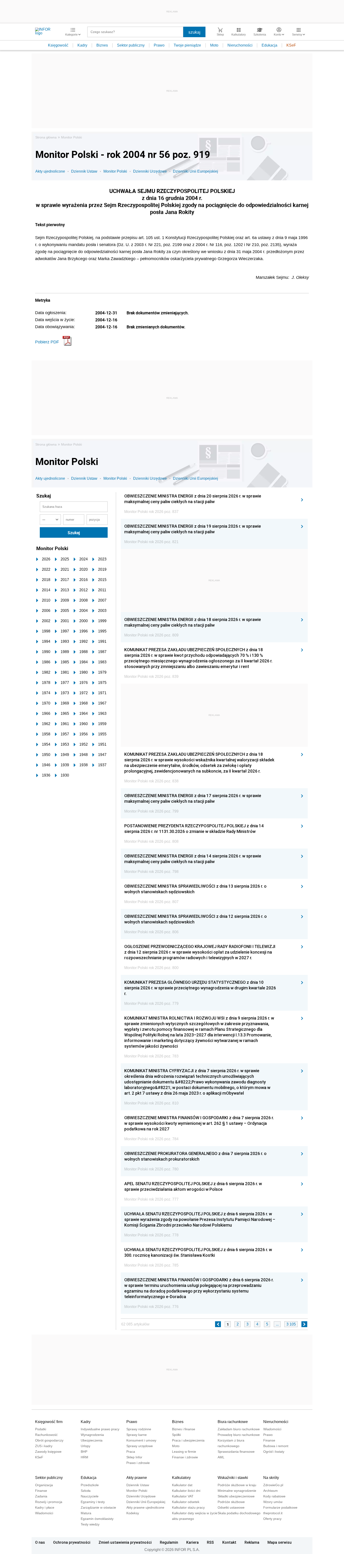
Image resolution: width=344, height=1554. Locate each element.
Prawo (159, 45)
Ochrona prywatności (71, 1542)
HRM (84, 1457)
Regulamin (169, 1542)
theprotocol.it (272, 1513)
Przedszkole (90, 1485)
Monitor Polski (71, 137)
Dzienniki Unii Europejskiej (195, 171)
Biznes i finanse (183, 1429)
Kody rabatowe (274, 1496)
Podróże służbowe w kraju (237, 1485)
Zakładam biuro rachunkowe (239, 1429)
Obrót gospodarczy (49, 1440)
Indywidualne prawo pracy (100, 1429)
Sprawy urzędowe (139, 1446)
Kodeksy (132, 1513)
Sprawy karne (136, 1435)
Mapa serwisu (279, 1542)
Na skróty (271, 1478)
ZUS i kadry (43, 1446)
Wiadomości (272, 1429)
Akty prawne (136, 1478)
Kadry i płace (44, 1507)
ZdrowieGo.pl (273, 1485)
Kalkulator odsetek (185, 1502)
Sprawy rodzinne (138, 1429)
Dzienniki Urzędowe (150, 171)
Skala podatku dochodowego (239, 1513)
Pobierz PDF (47, 342)
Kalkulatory (181, 1478)
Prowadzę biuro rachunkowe (239, 1435)
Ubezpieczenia (91, 1440)
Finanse (269, 1440)
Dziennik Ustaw (84, 171)
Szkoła (86, 1490)
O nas (40, 1542)
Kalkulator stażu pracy (188, 1507)
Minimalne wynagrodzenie (237, 1490)
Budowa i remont (275, 1446)
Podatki (40, 1429)
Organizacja (44, 1485)
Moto (214, 45)
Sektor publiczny (131, 45)
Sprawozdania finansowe (236, 1451)
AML (221, 1457)
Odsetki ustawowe (231, 1507)
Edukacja (269, 45)
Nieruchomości (240, 45)
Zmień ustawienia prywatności (125, 1542)
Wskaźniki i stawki (233, 1478)
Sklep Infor (134, 1457)
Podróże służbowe (231, 1502)
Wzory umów (272, 1502)
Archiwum (270, 1490)
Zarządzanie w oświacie (98, 1507)
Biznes (102, 45)
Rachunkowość (46, 1435)
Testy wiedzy (90, 1524)
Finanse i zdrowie (185, 1457)
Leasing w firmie (184, 1451)
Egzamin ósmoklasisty (97, 1519)
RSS (210, 1542)
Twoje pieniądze (187, 45)
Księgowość (58, 45)
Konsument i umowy (141, 1440)
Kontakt (229, 1542)
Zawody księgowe (48, 1451)
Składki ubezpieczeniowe (236, 1496)
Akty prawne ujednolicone (145, 1507)
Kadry (82, 45)
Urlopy (85, 1446)
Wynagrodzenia (92, 1435)
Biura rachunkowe (233, 1422)
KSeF (291, 45)
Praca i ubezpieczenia (188, 1440)
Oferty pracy (272, 1519)
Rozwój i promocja (48, 1502)
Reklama (252, 1542)
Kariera (192, 1542)
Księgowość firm (48, 1422)
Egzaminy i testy (93, 1502)
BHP (84, 1451)
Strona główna (46, 137)
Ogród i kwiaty (273, 1451)
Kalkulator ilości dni (186, 1490)
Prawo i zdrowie (138, 1463)
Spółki (176, 1435)
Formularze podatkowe (280, 1507)
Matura (86, 1513)
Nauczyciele (90, 1496)
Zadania (41, 1496)
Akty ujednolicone (50, 171)
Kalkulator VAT (183, 1496)
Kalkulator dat (182, 1485)
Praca (130, 1451)
